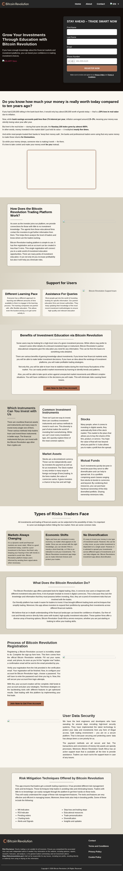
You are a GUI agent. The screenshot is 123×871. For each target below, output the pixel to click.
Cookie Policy (95, 857)
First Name (71, 28)
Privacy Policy (100, 75)
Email (69, 47)
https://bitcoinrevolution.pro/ (13, 856)
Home (78, 4)
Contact (101, 4)
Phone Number (73, 57)
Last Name (71, 37)
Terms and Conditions (99, 846)
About (89, 4)
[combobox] (71, 61)
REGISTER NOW (92, 68)
